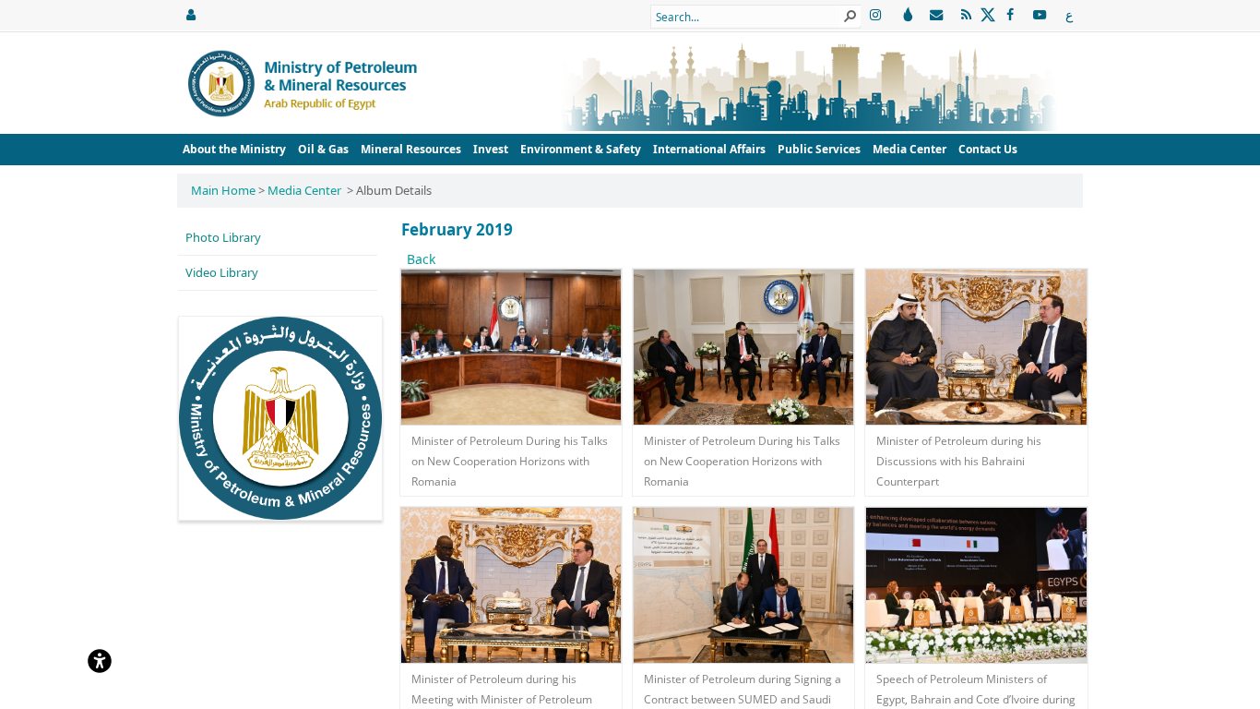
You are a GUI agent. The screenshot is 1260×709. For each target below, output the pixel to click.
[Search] (850, 16)
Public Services (819, 149)
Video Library (221, 272)
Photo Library (223, 237)
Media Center (909, 149)
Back (421, 259)
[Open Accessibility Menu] (99, 659)
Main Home (223, 190)
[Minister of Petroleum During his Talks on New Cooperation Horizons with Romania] (511, 347)
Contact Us (987, 149)
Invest (490, 149)
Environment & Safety (580, 149)
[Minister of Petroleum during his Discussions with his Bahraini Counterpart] (976, 347)
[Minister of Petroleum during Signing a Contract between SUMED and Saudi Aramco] (743, 585)
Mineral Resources (411, 149)
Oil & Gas (323, 149)
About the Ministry (234, 149)
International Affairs (709, 149)
